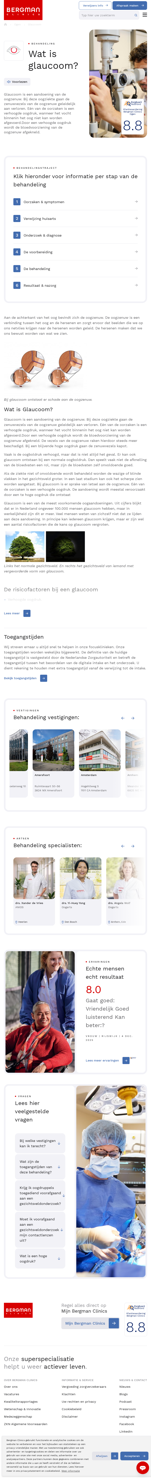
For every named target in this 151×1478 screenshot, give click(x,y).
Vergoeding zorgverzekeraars (84, 1387)
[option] (53, 763)
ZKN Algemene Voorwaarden (25, 1424)
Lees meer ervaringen (102, 1060)
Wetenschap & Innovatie (22, 1409)
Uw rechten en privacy (79, 1401)
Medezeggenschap (18, 1416)
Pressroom (127, 1409)
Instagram (127, 1416)
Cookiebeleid (71, 1409)
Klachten (69, 1394)
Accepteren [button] (132, 1456)
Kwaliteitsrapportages (21, 1401)
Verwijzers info (93, 5)
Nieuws (124, 1387)
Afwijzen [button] (102, 1456)
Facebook (126, 1424)
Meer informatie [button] (71, 1471)
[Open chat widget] (142, 1467)
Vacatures (11, 1394)
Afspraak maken (127, 5)
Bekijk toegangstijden (20, 678)
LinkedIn (126, 1431)
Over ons (10, 1387)
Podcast (125, 1401)
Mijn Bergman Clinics (85, 1323)
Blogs (123, 1394)
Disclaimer (70, 1416)
